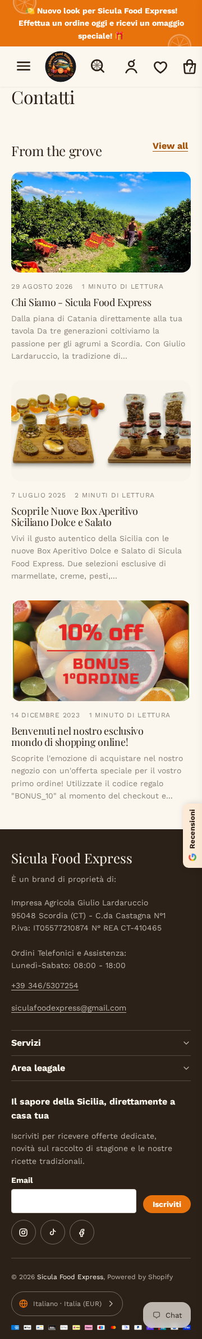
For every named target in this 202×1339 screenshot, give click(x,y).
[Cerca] (97, 66)
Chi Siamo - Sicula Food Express (81, 302)
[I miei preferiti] (160, 66)
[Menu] (23, 66)
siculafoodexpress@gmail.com (68, 1007)
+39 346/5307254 (45, 985)
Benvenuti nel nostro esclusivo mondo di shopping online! (77, 736)
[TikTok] (52, 1232)
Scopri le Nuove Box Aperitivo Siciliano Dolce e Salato (74, 516)
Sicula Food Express (70, 1277)
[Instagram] (23, 1232)
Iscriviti (167, 1204)
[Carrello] (189, 66)
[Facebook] (82, 1232)
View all (170, 145)
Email (22, 1180)
